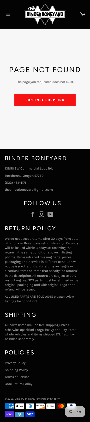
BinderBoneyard (24, 398)
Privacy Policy (15, 363)
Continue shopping (45, 100)
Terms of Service (17, 377)
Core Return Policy (18, 384)
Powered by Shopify (48, 398)
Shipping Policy (16, 370)
